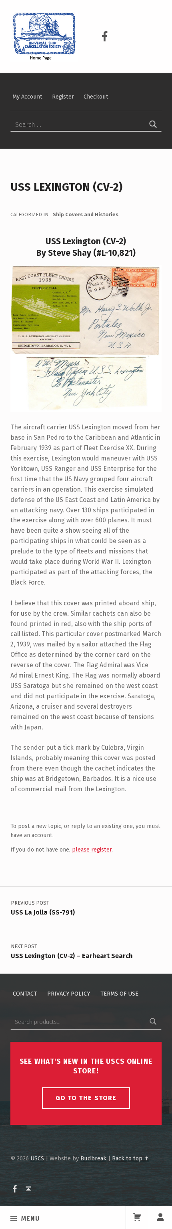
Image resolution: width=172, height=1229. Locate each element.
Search (153, 1021)
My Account (27, 96)
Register (63, 96)
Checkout (96, 96)
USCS (37, 1158)
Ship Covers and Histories (85, 214)
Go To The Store (86, 1098)
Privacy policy (68, 993)
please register (92, 849)
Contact (25, 993)
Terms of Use (119, 993)
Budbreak (93, 1158)
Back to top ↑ (130, 1158)
